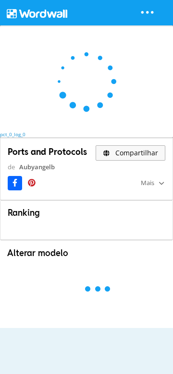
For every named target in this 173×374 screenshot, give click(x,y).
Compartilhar (135, 152)
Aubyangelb (37, 167)
